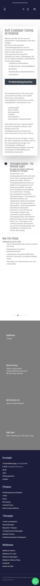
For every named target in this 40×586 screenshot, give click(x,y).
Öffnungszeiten (8, 476)
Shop (4, 470)
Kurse (4, 499)
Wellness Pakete (8, 550)
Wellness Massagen (10, 557)
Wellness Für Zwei (9, 554)
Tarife (4, 496)
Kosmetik (5, 563)
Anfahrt (5, 479)
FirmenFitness (7, 505)
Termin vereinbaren (9, 521)
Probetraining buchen (20, 81)
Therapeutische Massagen (12, 531)
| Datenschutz (9, 580)
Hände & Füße (7, 566)
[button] (34, 9)
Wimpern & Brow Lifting (11, 560)
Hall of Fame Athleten (10, 508)
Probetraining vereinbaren (12, 492)
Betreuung (6, 502)
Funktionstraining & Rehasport (14, 537)
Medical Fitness (8, 534)
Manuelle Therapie (9, 528)
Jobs (4, 473)
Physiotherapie (8, 525)
